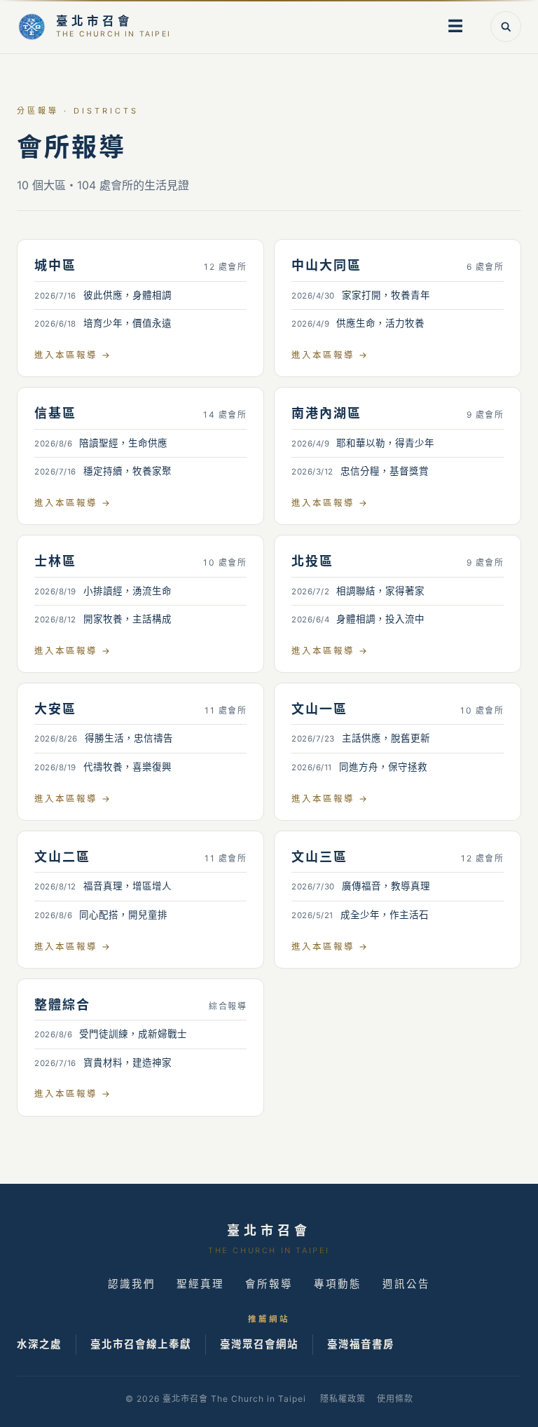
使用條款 (395, 1398)
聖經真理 (200, 1284)
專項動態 (337, 1284)
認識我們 (132, 1284)
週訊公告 (406, 1284)
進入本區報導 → (72, 355)
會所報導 (269, 1284)
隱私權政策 (343, 1398)
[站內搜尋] (505, 26)
